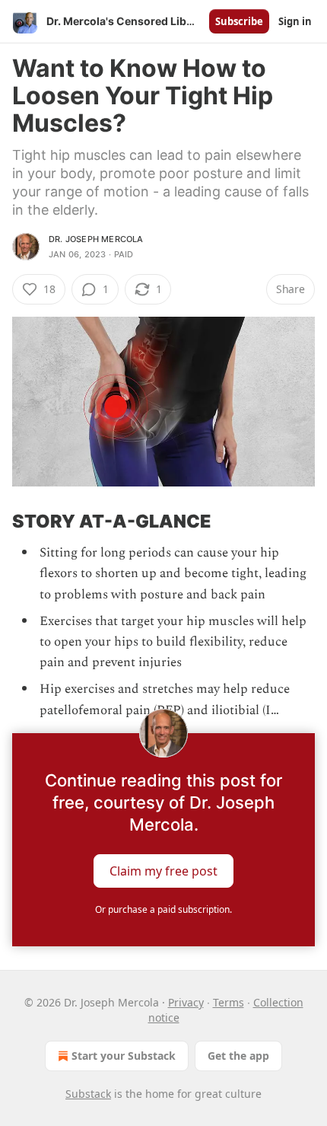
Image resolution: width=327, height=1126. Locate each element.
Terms (228, 1002)
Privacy (186, 1002)
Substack (88, 1093)
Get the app (238, 1055)
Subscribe (239, 21)
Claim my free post (163, 870)
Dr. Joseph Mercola (96, 239)
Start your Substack (123, 1055)
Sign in (295, 21)
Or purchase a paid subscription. (163, 909)
